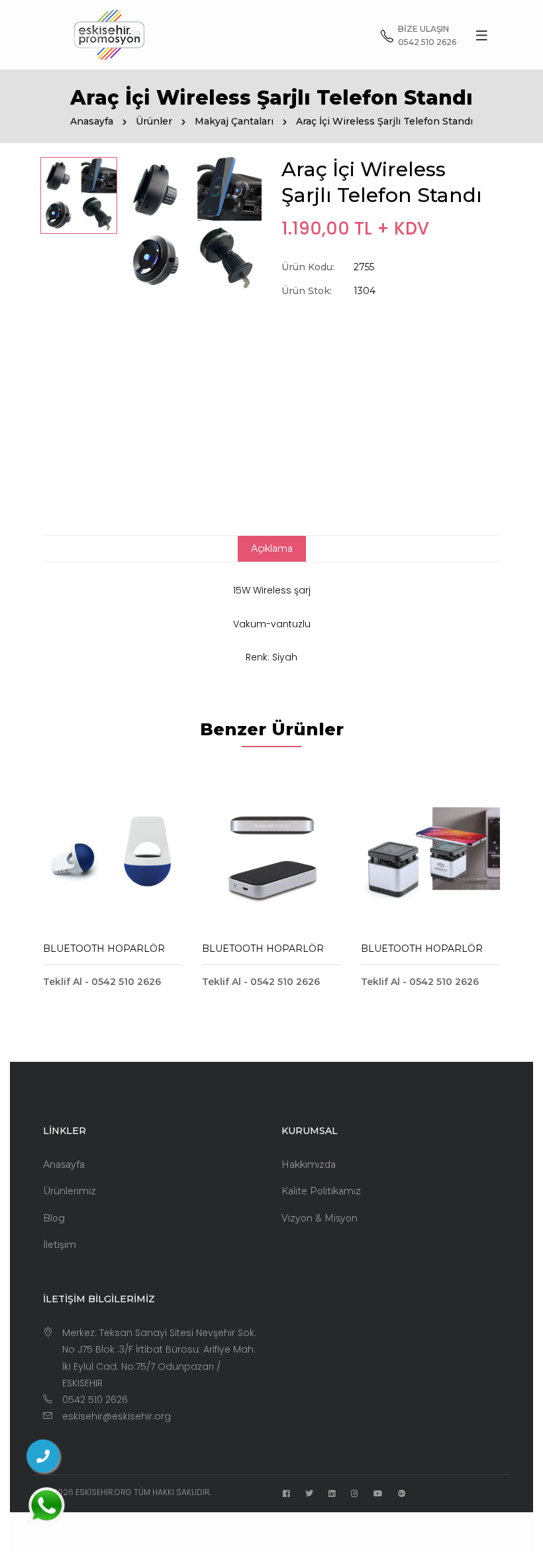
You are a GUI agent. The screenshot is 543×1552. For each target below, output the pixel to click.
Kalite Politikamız (321, 1191)
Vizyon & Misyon (319, 1218)
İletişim (59, 1245)
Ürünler (154, 121)
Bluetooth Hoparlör (104, 949)
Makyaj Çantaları (234, 121)
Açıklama (272, 548)
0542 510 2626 (95, 1399)
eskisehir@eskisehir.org (116, 1416)
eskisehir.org (103, 1492)
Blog (54, 1218)
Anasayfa (91, 121)
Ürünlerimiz (69, 1191)
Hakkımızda (308, 1164)
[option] (79, 195)
